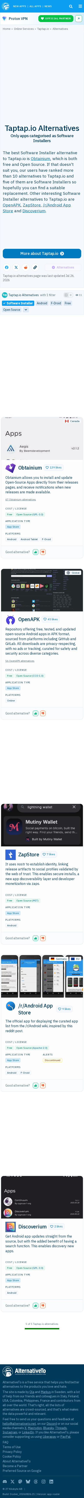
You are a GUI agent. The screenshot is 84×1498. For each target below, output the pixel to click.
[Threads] (36, 1481)
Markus (46, 1392)
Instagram (10, 1432)
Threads (61, 1428)
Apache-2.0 (40, 1047)
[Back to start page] (6, 6)
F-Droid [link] (56, 303)
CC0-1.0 (38, 675)
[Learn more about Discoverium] (10, 1227)
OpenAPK (12, 205)
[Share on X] (16, 267)
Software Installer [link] (20, 303)
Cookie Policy (12, 1456)
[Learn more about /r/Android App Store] (10, 1006)
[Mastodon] (20, 1481)
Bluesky (48, 1428)
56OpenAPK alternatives (19, 660)
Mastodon (35, 1428)
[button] (54, 467)
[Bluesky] (28, 1481)
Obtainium (40, 158)
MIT (35, 900)
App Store (13, 526)
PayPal (65, 1437)
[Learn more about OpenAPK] (10, 620)
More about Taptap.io (39, 253)
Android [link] (42, 303)
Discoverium (33, 210)
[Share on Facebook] (7, 267)
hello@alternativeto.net (19, 1424)
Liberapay (49, 1437)
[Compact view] (70, 295)
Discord (52, 1424)
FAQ (5, 1442)
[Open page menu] (80, 6)
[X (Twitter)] (12, 1481)
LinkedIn (28, 1432)
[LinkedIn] (51, 1481)
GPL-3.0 (37, 514)
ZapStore (32, 205)
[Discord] (5, 1481)
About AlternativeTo (17, 1461)
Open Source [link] (11, 310)
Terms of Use (12, 1447)
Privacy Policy (12, 1452)
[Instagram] (43, 1481)
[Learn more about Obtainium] (10, 468)
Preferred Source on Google (22, 1471)
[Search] (71, 6)
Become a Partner (15, 1466)
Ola (32, 1392)
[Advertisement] (42, 75)
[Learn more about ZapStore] (10, 855)
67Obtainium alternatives (20, 499)
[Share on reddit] (26, 267)
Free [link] (68, 303)
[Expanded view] (66, 295)
